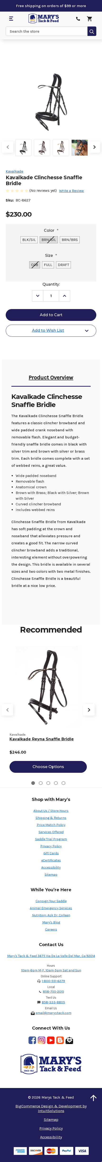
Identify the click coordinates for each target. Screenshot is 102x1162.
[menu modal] (11, 19)
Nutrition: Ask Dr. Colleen (51, 915)
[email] (69, 1040)
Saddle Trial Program (51, 839)
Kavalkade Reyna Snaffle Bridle (41, 739)
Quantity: (51, 284)
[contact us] (78, 18)
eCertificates (51, 860)
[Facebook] (32, 1040)
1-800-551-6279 (53, 981)
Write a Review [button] (71, 190)
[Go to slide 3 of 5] (48, 783)
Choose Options (48, 766)
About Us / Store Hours (51, 811)
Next (94, 147)
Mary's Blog (51, 922)
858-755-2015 (53, 992)
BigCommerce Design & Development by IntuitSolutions (51, 1108)
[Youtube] (51, 1040)
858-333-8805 (53, 1002)
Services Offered (51, 832)
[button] (93, 1098)
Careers (51, 929)
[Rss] (60, 1040)
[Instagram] (41, 1040)
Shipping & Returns (51, 818)
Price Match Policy (51, 825)
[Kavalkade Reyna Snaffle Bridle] (48, 686)
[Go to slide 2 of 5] (40, 783)
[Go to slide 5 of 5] (63, 783)
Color (51, 230)
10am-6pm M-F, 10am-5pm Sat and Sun (51, 970)
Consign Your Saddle (51, 901)
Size (51, 255)
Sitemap (51, 875)
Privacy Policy (51, 846)
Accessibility (51, 867)
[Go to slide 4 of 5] (56, 783)
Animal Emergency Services (51, 908)
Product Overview (51, 377)
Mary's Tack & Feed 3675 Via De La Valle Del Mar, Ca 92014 (51, 956)
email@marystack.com (53, 1013)
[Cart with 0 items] (89, 18)
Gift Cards (51, 853)
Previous (7, 147)
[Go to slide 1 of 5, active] (33, 783)
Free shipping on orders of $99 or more (51, 6)
